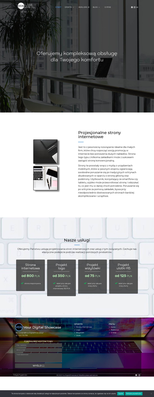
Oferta (68, 7)
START (58, 7)
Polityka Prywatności (20, 375)
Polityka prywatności (133, 393)
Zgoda (120, 393)
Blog (95, 7)
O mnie (108, 7)
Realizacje (84, 7)
